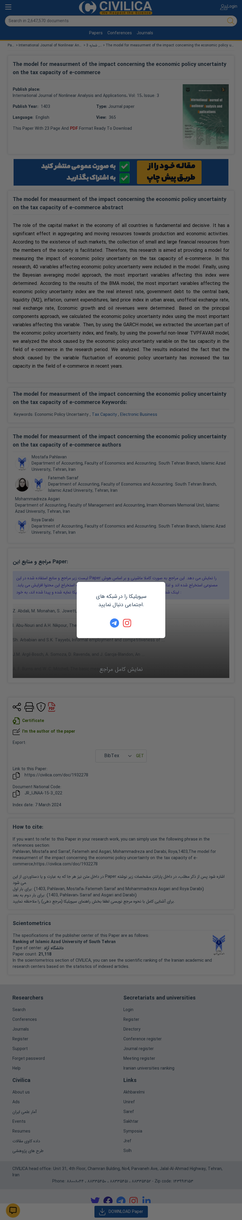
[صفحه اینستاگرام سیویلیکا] (127, 623)
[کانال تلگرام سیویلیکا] (114, 623)
